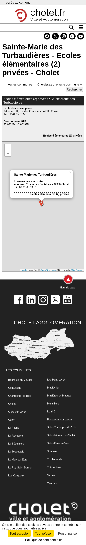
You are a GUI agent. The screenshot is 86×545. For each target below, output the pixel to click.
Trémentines (54, 467)
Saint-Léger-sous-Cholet (61, 435)
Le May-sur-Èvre (17, 459)
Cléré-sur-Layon (17, 411)
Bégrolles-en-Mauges (20, 379)
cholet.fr (47, 12)
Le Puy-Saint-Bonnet (20, 467)
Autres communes (20, 84)
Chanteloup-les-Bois (19, 395)
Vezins (51, 475)
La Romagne (15, 435)
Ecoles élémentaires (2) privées (62, 135)
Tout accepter (19, 533)
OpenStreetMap (48, 270)
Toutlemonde (54, 459)
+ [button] (8, 147)
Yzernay (52, 483)
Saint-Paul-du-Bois (58, 443)
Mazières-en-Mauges (59, 395)
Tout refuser (43, 533)
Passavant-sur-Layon (59, 419)
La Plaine (13, 427)
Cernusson (14, 387)
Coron (11, 419)
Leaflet (24, 270)
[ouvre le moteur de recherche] (71, 27)
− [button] (8, 153)
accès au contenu (18, 2)
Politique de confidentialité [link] (44, 539)
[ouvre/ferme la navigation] (81, 27)
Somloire (52, 451)
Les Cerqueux (16, 475)
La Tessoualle (16, 451)
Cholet (12, 403)
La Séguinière (16, 443)
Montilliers (53, 403)
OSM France (76, 270)
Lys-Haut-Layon (56, 379)
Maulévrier (53, 387)
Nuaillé (51, 411)
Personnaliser (68, 533)
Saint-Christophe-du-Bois (61, 427)
